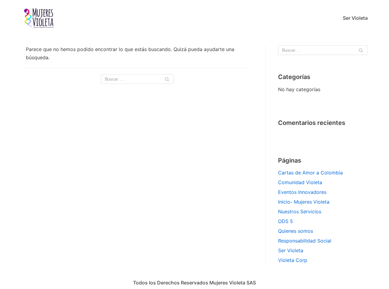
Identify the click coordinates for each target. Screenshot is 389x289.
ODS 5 (285, 221)
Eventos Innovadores (302, 192)
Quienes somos (295, 231)
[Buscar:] (137, 79)
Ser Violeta (355, 18)
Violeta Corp (292, 260)
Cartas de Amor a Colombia (310, 173)
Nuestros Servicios (299, 211)
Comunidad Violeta (300, 182)
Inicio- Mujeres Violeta (303, 202)
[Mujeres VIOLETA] (39, 18)
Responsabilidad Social (304, 241)
